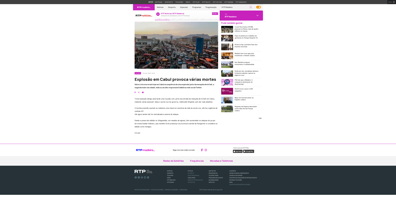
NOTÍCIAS (169, 171)
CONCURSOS (191, 178)
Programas (196, 7)
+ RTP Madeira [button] (226, 7)
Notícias (158, 2)
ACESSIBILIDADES (213, 180)
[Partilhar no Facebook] (135, 92)
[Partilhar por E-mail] (143, 92)
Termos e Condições (171, 190)
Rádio (188, 2)
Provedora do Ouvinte (216, 178)
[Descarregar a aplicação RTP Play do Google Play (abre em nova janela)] (248, 151)
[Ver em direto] (144, 15)
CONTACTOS (212, 171)
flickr (148, 177)
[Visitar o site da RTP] (151, 2)
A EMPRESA (232, 171)
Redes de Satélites (173, 160)
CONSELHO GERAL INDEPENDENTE (239, 173)
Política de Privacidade (142, 190)
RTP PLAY (190, 171)
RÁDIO (169, 178)
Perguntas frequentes (195, 180)
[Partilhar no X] (139, 92)
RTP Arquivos (241, 2)
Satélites (211, 182)
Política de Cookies (157, 190)
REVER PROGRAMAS (193, 175)
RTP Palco (206, 2)
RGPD (231, 182)
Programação (211, 7)
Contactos (191, 182)
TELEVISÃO (170, 175)
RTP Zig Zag (217, 2)
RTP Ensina (229, 2)
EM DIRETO (191, 173)
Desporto (169, 2)
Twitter (139, 177)
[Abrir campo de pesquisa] (250, 7)
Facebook (136, 177)
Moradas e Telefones (221, 160)
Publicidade (183, 190)
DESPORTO (170, 173)
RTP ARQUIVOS (171, 180)
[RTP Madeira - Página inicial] (144, 7)
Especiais (184, 7)
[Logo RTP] (143, 171)
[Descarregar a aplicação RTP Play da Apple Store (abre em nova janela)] (238, 151)
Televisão (179, 2)
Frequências (197, 160)
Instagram (142, 177)
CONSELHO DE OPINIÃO (235, 175)
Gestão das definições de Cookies (239, 184)
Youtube (145, 177)
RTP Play (196, 2)
